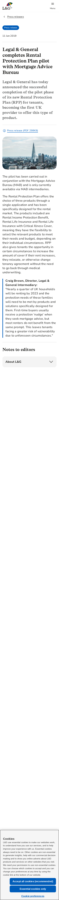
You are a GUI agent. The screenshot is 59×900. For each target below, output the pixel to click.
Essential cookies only (33, 889)
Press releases (15, 16)
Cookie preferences (32, 896)
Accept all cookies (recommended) (33, 881)
